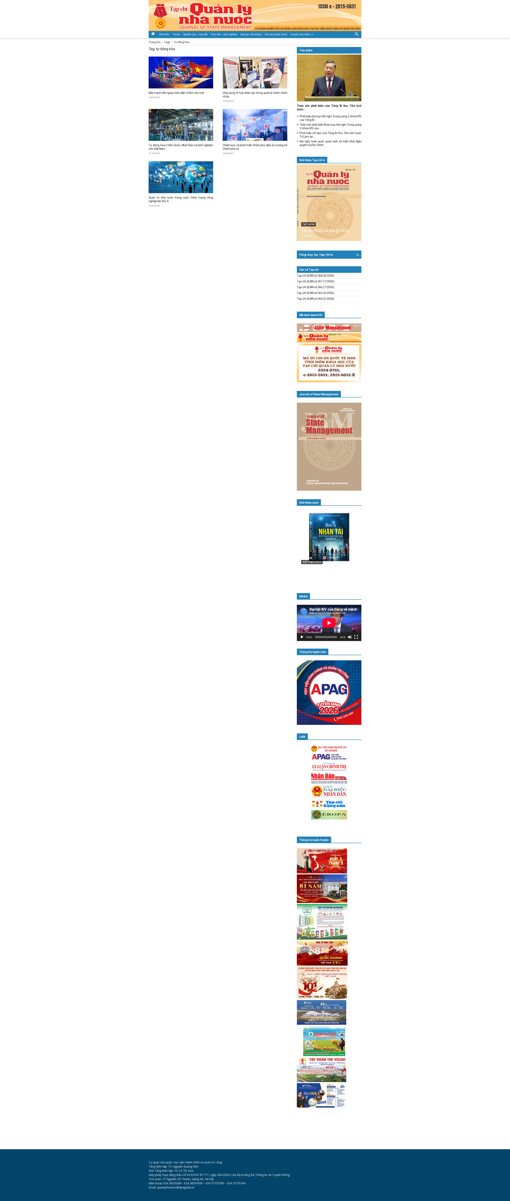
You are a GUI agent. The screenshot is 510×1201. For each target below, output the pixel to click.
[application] (329, 623)
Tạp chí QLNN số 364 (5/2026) (315, 298)
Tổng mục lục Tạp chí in (316, 254)
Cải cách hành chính (276, 34)
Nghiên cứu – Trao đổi (195, 34)
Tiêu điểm (306, 50)
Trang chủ (155, 42)
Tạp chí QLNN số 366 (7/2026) (315, 287)
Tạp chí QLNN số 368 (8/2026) (325, 231)
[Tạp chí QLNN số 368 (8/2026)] (329, 202)
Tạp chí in (308, 224)
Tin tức (176, 34)
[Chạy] (302, 637)
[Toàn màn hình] (356, 637)
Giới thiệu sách (309, 502)
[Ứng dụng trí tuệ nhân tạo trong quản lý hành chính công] (255, 72)
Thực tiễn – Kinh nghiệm (224, 34)
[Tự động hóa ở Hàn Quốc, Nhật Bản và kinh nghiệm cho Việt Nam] (181, 125)
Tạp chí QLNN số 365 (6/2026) (315, 293)
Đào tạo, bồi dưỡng (251, 34)
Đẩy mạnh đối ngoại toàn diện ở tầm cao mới (176, 92)
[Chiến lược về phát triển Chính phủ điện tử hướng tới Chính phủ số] (255, 125)
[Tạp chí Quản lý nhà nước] (255, 15)
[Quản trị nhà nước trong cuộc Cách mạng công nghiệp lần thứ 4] (181, 177)
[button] (356, 34)
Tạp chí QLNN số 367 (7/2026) (315, 281)
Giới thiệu (164, 34)
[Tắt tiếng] (350, 637)
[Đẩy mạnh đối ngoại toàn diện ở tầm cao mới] (181, 72)
